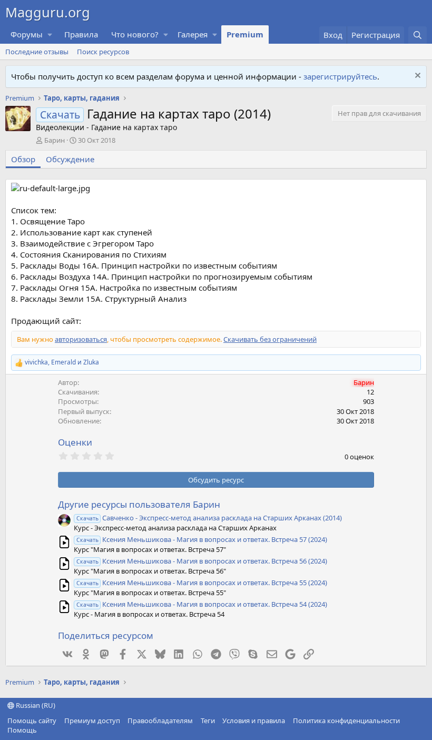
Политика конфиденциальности (346, 720)
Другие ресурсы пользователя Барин (139, 504)
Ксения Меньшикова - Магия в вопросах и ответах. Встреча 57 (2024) (201, 539)
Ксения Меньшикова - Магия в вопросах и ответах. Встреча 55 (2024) (201, 582)
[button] (50, 34)
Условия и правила (253, 720)
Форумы (27, 34)
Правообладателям (160, 720)
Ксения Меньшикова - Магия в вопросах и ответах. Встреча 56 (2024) (201, 561)
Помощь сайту (31, 720)
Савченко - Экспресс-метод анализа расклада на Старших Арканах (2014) (209, 517)
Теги (208, 720)
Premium (245, 34)
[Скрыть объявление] (416, 76)
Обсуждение (70, 159)
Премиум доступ (92, 720)
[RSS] (45, 730)
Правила (81, 34)
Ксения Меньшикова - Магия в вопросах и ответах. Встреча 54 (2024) (201, 604)
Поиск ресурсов (103, 51)
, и (62, 362)
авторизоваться (81, 339)
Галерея (193, 34)
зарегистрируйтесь (340, 76)
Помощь (22, 730)
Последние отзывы (36, 51)
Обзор (23, 159)
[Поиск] (417, 35)
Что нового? (135, 34)
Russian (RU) (34, 705)
